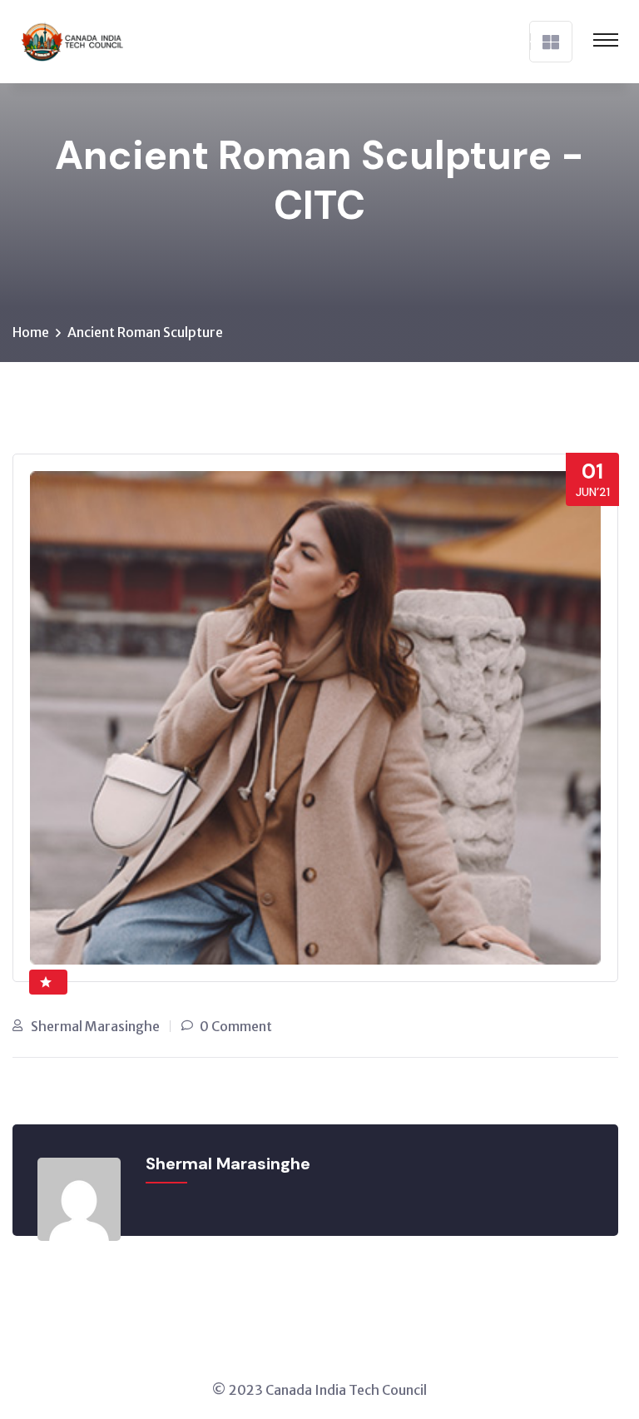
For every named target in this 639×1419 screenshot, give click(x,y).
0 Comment (236, 1026)
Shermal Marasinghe (95, 1026)
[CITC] (67, 40)
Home (30, 332)
